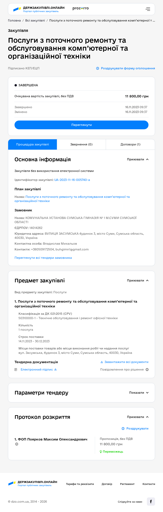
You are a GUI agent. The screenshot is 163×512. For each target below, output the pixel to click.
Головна (14, 20)
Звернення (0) (81, 144)
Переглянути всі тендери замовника (43, 257)
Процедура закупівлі (32, 144)
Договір (107, 484)
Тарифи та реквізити (80, 484)
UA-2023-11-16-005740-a (72, 179)
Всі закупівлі (35, 20)
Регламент (127, 484)
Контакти (149, 484)
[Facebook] (151, 501)
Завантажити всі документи (126, 362)
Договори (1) (130, 144)
